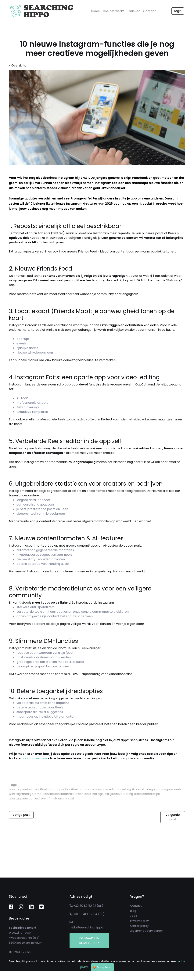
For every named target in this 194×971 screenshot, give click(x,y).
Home (96, 11)
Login (177, 11)
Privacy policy (139, 921)
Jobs (133, 916)
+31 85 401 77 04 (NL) (88, 914)
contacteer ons (35, 758)
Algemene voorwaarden (146, 931)
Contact (149, 11)
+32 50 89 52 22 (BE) (88, 906)
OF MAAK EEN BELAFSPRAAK (89, 940)
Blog (133, 911)
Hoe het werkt (113, 11)
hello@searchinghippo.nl (88, 927)
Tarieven (133, 11)
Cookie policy (139, 926)
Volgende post (173, 817)
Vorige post (21, 815)
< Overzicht (17, 65)
